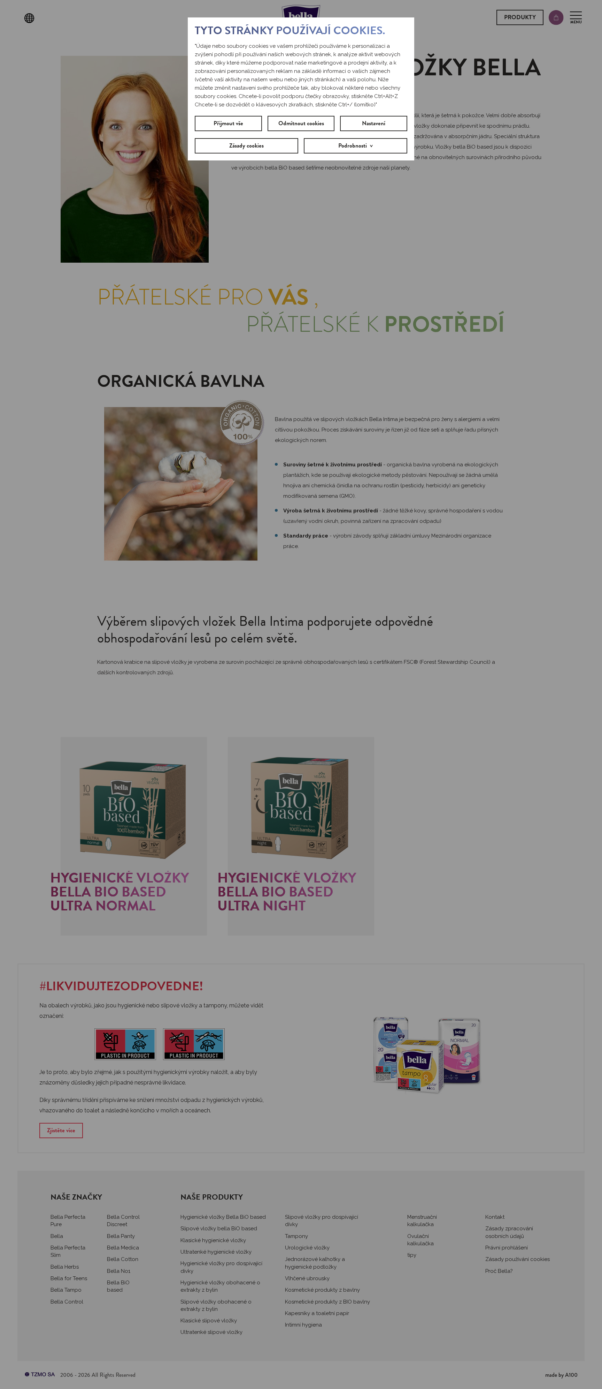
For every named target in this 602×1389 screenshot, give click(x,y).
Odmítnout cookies (301, 123)
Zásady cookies (246, 145)
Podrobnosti (352, 145)
